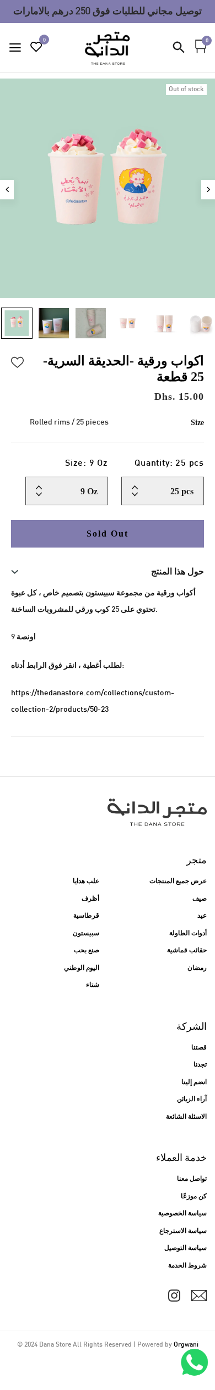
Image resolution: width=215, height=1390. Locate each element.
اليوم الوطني (81, 968)
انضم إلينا (194, 1082)
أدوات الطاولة (188, 933)
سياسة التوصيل (185, 1248)
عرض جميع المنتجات (178, 881)
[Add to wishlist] (17, 361)
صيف (199, 899)
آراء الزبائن (192, 1099)
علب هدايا (86, 881)
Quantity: (169, 464)
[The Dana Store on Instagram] (174, 1295)
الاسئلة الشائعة (186, 1117)
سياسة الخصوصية (182, 1213)
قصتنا (199, 1048)
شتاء (92, 985)
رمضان (197, 968)
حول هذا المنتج (177, 571)
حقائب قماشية (187, 950)
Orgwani (186, 1345)
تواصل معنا (192, 1179)
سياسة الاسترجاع (183, 1231)
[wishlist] (36, 48)
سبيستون (86, 933)
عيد (202, 916)
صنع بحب (86, 950)
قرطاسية (86, 916)
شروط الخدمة (187, 1266)
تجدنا (200, 1065)
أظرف (90, 899)
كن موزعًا (194, 1196)
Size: (86, 464)
